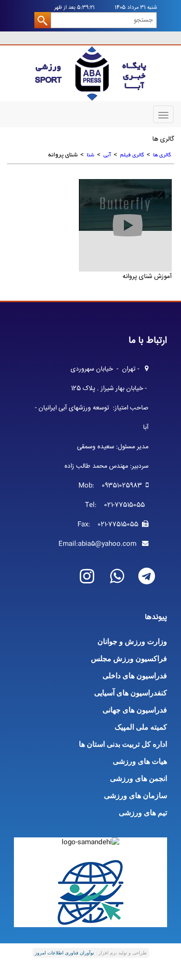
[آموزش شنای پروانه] (125, 205)
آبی (107, 155)
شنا (90, 155)
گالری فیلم (132, 155)
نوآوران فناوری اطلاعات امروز (64, 952)
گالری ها (162, 155)
